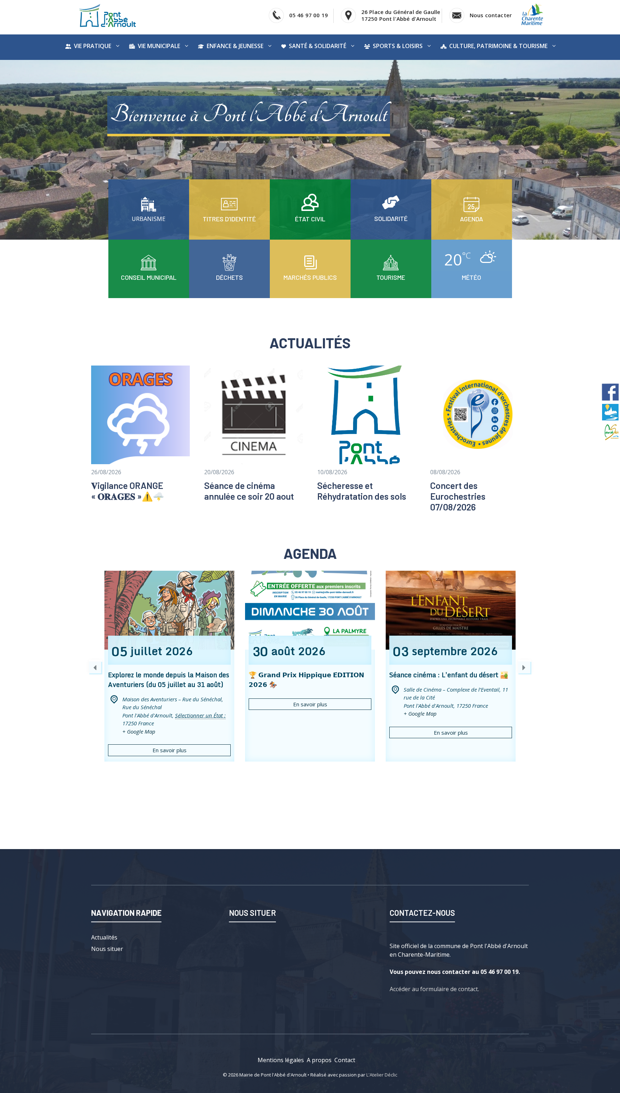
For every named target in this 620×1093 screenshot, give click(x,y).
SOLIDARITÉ (391, 218)
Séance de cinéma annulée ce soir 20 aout (249, 490)
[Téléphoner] (276, 15)
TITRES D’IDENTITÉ (229, 219)
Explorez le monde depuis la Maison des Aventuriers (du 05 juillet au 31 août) (168, 679)
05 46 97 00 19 (308, 15)
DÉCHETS (229, 277)
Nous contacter (491, 15)
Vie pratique (92, 46)
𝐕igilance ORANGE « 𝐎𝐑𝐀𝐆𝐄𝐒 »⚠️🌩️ (127, 490)
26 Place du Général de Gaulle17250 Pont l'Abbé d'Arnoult (400, 15)
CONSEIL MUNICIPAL (149, 277)
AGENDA (471, 219)
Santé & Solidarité (317, 46)
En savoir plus (169, 750)
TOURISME (390, 277)
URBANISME (148, 219)
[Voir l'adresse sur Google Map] (348, 15)
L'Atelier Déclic (381, 1074)
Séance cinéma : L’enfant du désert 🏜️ (448, 674)
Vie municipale (159, 46)
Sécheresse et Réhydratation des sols (361, 490)
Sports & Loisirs (398, 46)
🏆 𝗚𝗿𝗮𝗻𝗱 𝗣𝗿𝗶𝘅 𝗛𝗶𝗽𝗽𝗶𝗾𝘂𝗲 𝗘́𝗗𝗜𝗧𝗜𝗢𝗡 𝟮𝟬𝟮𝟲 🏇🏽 (306, 679)
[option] (169, 666)
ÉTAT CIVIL (310, 219)
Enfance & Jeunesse (235, 46)
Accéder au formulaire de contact (434, 989)
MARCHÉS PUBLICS (310, 277)
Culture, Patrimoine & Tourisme (498, 46)
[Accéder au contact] (456, 15)
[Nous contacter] (148, 211)
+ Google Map (138, 731)
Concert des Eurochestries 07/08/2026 (457, 496)
